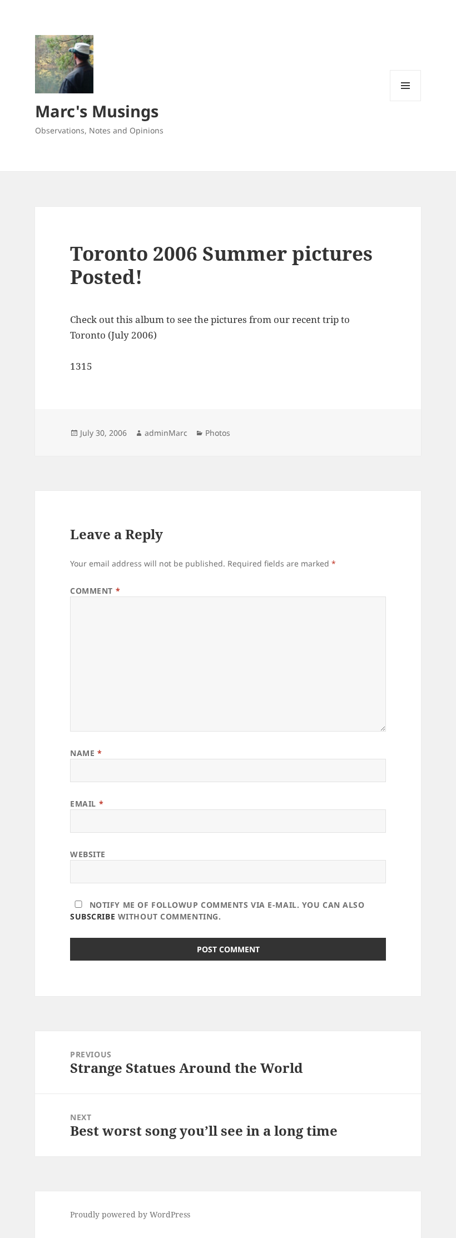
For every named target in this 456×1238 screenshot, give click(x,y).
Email (86, 803)
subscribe (92, 916)
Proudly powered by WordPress (130, 1214)
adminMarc (166, 432)
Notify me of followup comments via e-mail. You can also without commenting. (217, 910)
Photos (217, 432)
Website (88, 854)
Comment (95, 590)
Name (86, 753)
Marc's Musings (96, 111)
